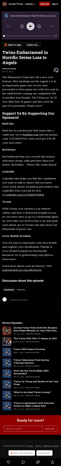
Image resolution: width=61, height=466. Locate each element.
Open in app (14, 44)
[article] (30, 330)
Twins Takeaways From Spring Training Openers (31, 361)
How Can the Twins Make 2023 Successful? (31, 372)
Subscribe (44, 4)
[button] (8, 26)
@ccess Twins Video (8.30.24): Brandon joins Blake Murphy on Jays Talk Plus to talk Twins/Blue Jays (35, 329)
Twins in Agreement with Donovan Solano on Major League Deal (34, 404)
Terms (38, 445)
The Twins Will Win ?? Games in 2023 (35, 338)
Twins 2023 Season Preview (29, 349)
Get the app (44, 453)
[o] (7, 330)
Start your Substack (23, 453)
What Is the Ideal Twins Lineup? (32, 392)
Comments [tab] (9, 289)
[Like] (8, 462)
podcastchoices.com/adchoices (21, 270)
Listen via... (33, 44)
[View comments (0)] (23, 462)
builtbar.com (30, 134)
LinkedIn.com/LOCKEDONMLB (24, 194)
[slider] (27, 36)
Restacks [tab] (21, 289)
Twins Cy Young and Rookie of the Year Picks (36, 383)
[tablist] (14, 290)
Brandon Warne (9, 69)
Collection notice (50, 445)
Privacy (30, 445)
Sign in (55, 4)
